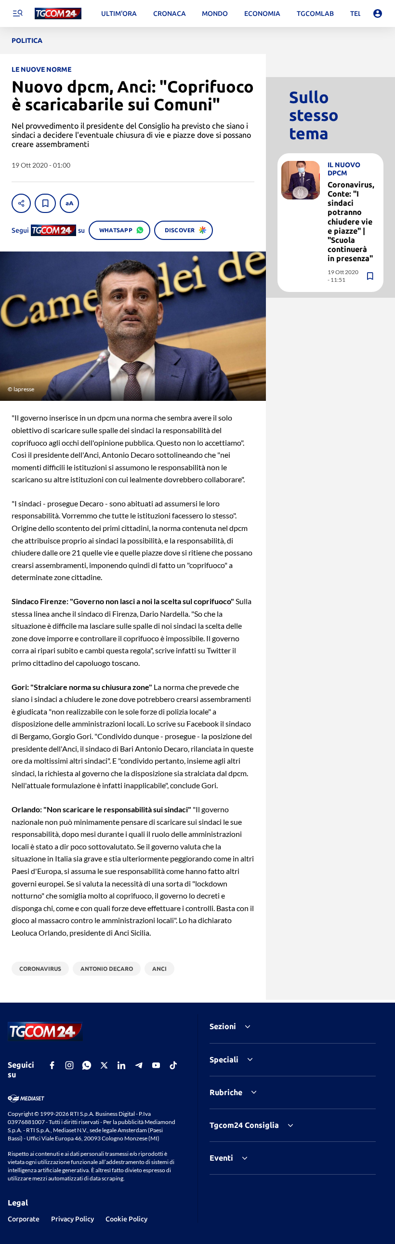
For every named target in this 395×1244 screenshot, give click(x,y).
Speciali (224, 1059)
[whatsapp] (87, 1065)
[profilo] (377, 13)
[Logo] (58, 14)
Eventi (221, 1157)
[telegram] (139, 1065)
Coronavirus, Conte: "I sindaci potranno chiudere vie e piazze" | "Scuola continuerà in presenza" (351, 221)
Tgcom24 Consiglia (244, 1125)
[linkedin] (121, 1065)
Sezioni (223, 1026)
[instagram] (69, 1065)
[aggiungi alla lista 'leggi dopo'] (45, 203)
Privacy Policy (72, 1219)
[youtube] (156, 1065)
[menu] (17, 13)
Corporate (24, 1219)
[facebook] (52, 1065)
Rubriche (226, 1092)
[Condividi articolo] (21, 203)
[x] (104, 1065)
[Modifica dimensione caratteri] (69, 203)
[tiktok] (173, 1065)
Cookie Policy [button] (126, 1219)
